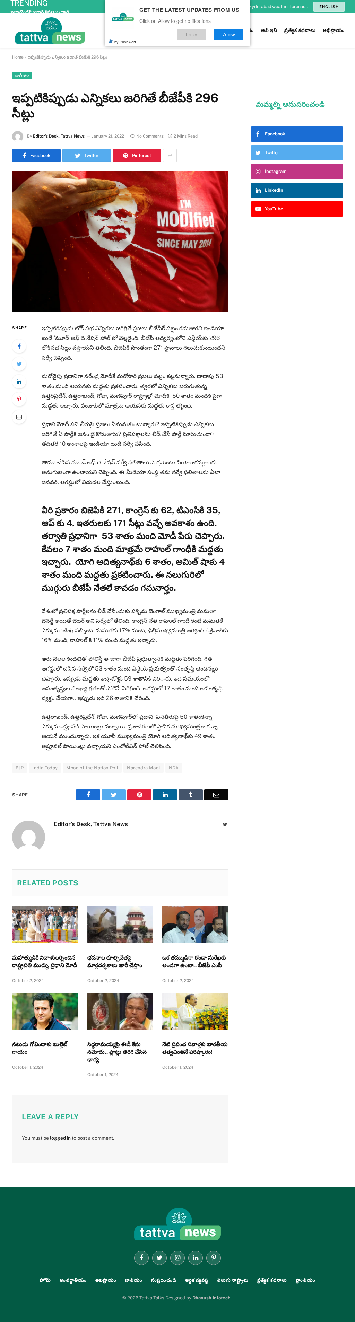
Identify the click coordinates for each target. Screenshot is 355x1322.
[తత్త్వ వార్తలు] (97, 30)
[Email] (19, 417)
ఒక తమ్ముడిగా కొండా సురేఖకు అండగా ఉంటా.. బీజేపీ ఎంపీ (194, 961)
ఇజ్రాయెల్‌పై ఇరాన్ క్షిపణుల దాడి (39, 12)
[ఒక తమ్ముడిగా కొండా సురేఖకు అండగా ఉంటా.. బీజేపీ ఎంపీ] (195, 924)
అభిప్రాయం (105, 1280)
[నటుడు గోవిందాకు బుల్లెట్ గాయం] (45, 1011)
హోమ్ (45, 1280)
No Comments (150, 136)
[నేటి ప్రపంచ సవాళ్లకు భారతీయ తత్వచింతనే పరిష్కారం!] (195, 1011)
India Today (45, 767)
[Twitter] (19, 364)
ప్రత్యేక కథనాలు (272, 1280)
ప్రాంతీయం (305, 1280)
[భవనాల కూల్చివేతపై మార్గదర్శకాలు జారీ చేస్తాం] (120, 924)
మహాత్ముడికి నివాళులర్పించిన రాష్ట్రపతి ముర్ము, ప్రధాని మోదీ (44, 961)
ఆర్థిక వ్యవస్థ (196, 1280)
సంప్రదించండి (163, 1280)
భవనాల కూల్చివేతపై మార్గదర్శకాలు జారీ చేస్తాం (114, 961)
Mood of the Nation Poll (92, 767)
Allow (229, 34)
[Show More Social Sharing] (170, 155)
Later (191, 34)
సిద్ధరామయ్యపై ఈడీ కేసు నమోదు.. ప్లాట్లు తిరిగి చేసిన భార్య (117, 1052)
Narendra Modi (143, 767)
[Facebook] (19, 346)
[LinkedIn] (19, 381)
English (329, 7)
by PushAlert (125, 41)
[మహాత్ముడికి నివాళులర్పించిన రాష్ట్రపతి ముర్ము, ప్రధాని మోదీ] (45, 924)
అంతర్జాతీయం (73, 1280)
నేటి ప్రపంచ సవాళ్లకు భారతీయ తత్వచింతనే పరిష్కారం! (195, 1048)
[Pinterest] (19, 399)
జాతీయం (22, 75)
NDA (174, 767)
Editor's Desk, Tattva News (59, 136)
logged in (60, 1138)
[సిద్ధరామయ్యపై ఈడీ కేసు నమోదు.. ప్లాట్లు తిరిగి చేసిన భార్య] (120, 1011)
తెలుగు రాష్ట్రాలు (232, 1280)
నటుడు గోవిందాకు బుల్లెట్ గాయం (39, 1048)
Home (18, 57)
